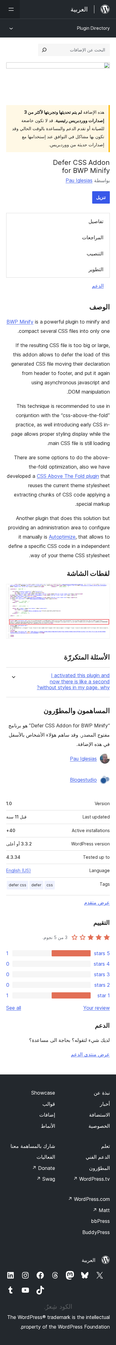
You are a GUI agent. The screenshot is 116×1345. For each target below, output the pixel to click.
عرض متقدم (97, 902)
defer (36, 885)
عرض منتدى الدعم (90, 1054)
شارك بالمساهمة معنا (33, 1146)
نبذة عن (102, 1093)
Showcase (43, 1093)
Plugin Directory (93, 28)
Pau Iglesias (79, 180)
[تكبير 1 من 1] (101, 592)
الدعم (98, 286)
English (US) (18, 870)
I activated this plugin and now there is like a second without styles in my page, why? (73, 681)
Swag (45, 1179)
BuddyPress (96, 1232)
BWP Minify (19, 322)
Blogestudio (83, 780)
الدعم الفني (98, 1157)
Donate (43, 1168)
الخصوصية (99, 1126)
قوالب (48, 1104)
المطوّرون (99, 1168)
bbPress (100, 1221)
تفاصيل (95, 221)
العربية (88, 1260)
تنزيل (101, 197)
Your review (96, 1008)
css (49, 885)
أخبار (105, 1104)
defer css (17, 885)
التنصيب (95, 253)
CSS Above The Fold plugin (68, 476)
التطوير (95, 269)
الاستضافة (99, 1115)
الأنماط (48, 1126)
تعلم (105, 1146)
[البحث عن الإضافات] (44, 50)
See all (13, 1008)
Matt (101, 1210)
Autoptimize (62, 537)
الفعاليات (46, 1157)
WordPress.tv (91, 1179)
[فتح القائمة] (10, 9)
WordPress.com (89, 1199)
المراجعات (92, 237)
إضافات (47, 1115)
